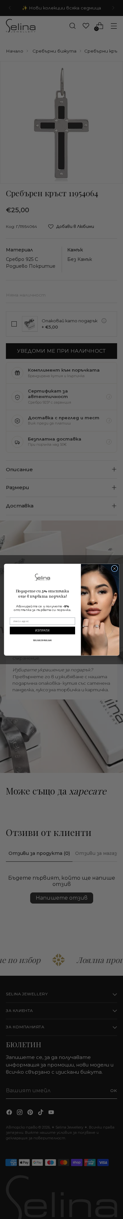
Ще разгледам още (42, 640)
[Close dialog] (114, 568)
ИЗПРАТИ (42, 630)
